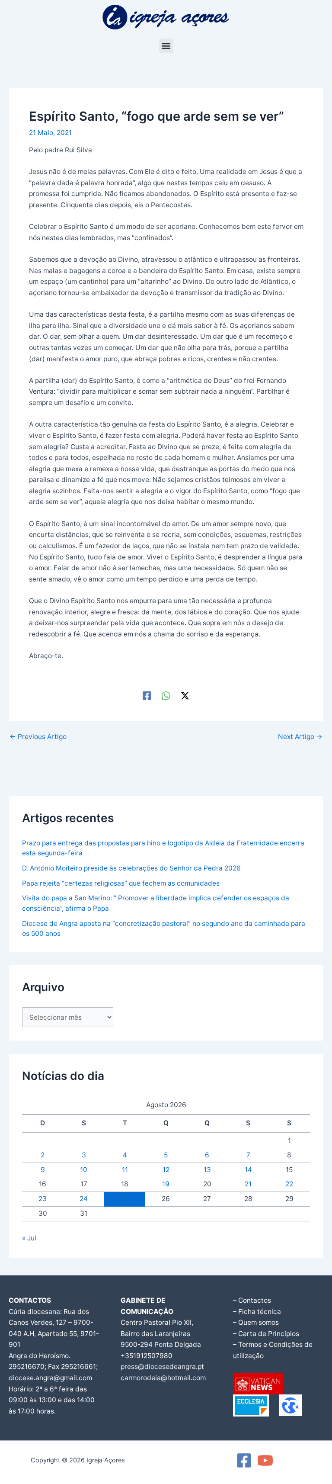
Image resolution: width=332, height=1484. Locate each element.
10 (83, 1170)
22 (289, 1184)
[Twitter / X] (185, 695)
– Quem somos (256, 1322)
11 (125, 1170)
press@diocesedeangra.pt (162, 1366)
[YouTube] (265, 1460)
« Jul (29, 1238)
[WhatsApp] (166, 695)
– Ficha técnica (257, 1311)
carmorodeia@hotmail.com (163, 1378)
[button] (166, 46)
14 (248, 1170)
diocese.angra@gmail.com (50, 1378)
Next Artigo (300, 736)
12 (166, 1170)
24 (84, 1199)
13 (207, 1170)
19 (165, 1184)
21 (248, 1184)
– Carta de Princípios (266, 1334)
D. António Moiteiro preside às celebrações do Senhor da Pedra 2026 (131, 868)
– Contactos (252, 1300)
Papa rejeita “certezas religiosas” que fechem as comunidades (121, 883)
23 (42, 1199)
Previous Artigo (38, 736)
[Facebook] (147, 695)
